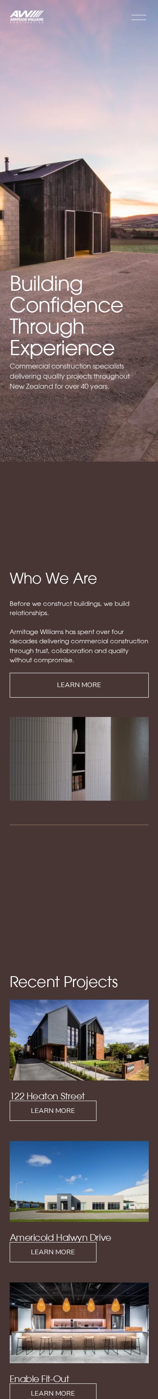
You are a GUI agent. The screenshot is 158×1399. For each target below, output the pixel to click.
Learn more (79, 685)
